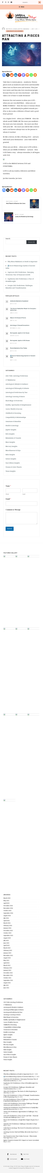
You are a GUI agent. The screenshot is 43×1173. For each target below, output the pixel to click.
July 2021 (6, 985)
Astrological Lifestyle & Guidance (17, 384)
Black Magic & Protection (14, 401)
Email (8, 499)
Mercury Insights (11, 446)
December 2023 (8, 930)
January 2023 (7, 953)
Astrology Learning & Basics (15, 396)
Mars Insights (10, 442)
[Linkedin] (15, 75)
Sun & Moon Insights (13, 463)
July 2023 (6, 940)
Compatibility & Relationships (14, 31)
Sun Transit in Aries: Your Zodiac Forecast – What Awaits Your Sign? (20, 1137)
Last (23, 494)
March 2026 (7, 898)
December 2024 (8, 905)
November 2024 (8, 908)
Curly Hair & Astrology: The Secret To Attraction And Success (22, 1128)
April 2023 (7, 945)
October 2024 (7, 910)
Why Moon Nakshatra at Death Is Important (22, 261)
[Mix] (27, 75)
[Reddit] (12, 75)
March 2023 (7, 948)
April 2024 (7, 920)
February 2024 (8, 925)
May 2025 (6, 900)
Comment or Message (13, 510)
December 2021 (8, 973)
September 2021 (8, 980)
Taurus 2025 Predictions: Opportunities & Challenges (19, 1111)
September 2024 (8, 913)
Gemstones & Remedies (13, 421)
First (7, 494)
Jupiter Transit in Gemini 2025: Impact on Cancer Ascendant (21, 1140)
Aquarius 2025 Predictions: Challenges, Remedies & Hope (20, 1124)
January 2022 (7, 970)
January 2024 (7, 928)
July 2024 (6, 918)
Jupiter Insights (11, 430)
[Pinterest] (19, 75)
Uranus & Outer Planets (14, 467)
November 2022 (8, 955)
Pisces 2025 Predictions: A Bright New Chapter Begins (19, 1120)
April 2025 (7, 903)
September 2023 (8, 935)
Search (8, 239)
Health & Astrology (12, 425)
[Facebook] (3, 2)
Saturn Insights (11, 459)
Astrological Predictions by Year (17, 392)
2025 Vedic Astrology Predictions (17, 376)
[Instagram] (8, 2)
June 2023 (6, 943)
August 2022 (7, 958)
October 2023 (7, 933)
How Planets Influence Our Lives (15, 202)
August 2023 (7, 938)
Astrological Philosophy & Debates (17, 388)
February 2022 (8, 968)
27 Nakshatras (10, 380)
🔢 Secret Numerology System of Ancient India (17, 1076)
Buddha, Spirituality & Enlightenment (18, 405)
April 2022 (7, 963)
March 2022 (7, 965)
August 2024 (7, 915)
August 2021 (7, 983)
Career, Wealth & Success (14, 409)
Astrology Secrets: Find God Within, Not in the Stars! (19, 1132)
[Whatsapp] (31, 75)
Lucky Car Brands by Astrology (24, 215)
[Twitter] (6, 2)
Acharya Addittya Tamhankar (21, 29)
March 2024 (7, 923)
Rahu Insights (10, 455)
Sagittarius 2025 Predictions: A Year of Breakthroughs (19, 1083)
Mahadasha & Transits (13, 438)
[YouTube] (11, 2)
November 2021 (8, 975)
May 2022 (6, 960)
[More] (35, 75)
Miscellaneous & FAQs (13, 450)
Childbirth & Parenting (13, 413)
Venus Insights (11, 471)
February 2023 (8, 950)
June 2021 (6, 988)
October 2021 (7, 978)
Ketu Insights (10, 434)
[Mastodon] (23, 75)
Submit (9, 529)
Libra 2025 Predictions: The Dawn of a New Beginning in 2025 (20, 1092)
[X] (8, 75)
